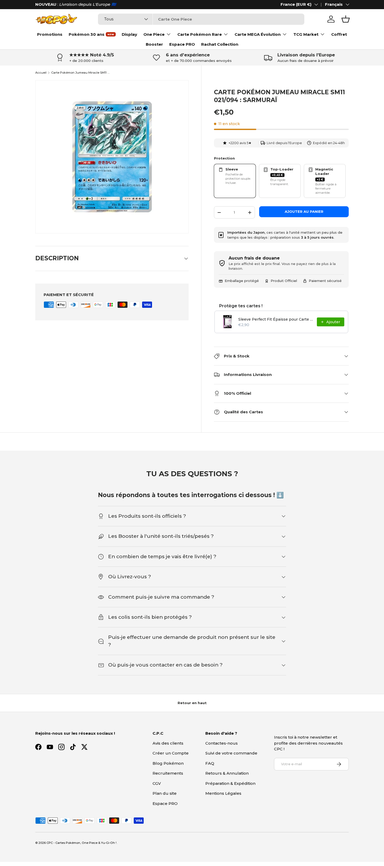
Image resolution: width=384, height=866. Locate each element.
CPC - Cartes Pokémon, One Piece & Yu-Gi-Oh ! (81, 843)
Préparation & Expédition (230, 783)
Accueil (40, 72)
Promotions (49, 34)
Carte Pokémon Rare (199, 34)
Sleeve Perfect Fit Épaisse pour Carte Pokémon (276, 319)
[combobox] (201, 19)
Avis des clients (168, 743)
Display (129, 34)
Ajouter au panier (304, 211)
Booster (154, 44)
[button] (345, 19)
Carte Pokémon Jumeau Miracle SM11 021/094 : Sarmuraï (80, 72)
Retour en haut (192, 703)
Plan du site (165, 793)
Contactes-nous (221, 743)
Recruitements (168, 773)
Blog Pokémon (168, 763)
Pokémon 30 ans (86, 34)
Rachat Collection (219, 44)
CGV (157, 783)
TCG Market (305, 34)
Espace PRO (182, 44)
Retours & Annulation (227, 773)
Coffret (339, 34)
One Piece (154, 34)
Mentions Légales (223, 793)
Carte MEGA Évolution (258, 34)
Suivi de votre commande (231, 753)
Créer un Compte (171, 753)
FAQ (209, 763)
